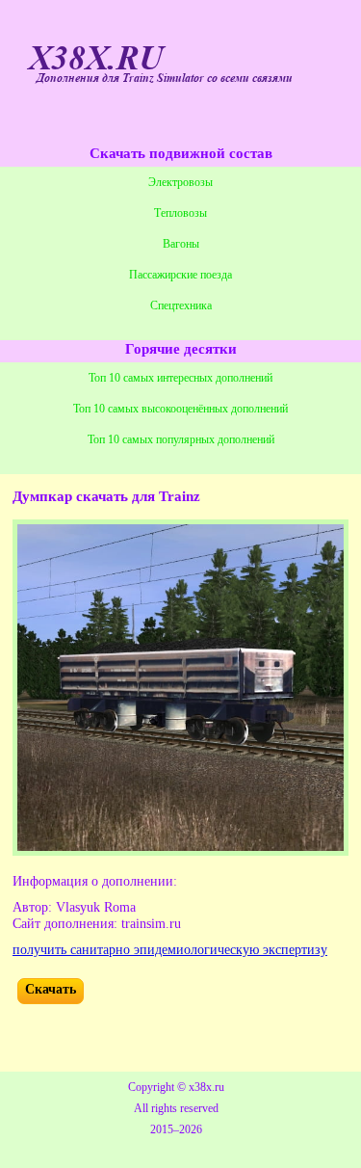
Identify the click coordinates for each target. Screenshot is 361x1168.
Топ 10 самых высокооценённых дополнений (180, 408)
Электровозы (180, 182)
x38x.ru (206, 1087)
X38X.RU (96, 58)
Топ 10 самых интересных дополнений (180, 378)
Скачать (50, 989)
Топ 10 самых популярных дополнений (181, 439)
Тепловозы (180, 213)
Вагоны (181, 244)
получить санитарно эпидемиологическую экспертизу (170, 949)
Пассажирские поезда (180, 274)
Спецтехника (181, 305)
